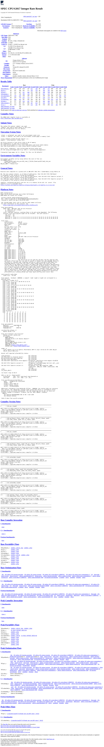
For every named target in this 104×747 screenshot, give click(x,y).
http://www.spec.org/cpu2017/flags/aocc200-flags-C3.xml (12, 731)
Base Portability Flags (10, 544)
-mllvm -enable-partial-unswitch (62, 683)
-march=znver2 (23, 585)
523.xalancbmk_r (5, 96)
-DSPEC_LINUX (15, 555)
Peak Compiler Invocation (12, 600)
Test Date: (29, 24)
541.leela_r (4, 101)
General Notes (7, 168)
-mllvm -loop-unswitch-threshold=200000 (38, 585)
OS (6, 61)
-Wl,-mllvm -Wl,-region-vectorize (32, 574)
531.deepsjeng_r (5, 99)
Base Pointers (6, 72)
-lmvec (67, 577)
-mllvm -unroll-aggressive (30, 597)
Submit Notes (6, 123)
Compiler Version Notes (11, 402)
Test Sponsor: (6, 26)
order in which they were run (19, 110)
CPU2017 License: (6, 24)
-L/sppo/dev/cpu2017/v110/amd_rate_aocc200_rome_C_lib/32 (23, 713)
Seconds (16, 87)
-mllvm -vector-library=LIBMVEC (18, 577)
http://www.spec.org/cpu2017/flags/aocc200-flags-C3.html (16, 725)
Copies (12, 87)
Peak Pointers (6, 74)
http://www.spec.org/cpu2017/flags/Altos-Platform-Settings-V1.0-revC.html (20, 727)
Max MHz (4, 37)
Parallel (6, 65)
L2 (4, 46)
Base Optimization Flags (11, 568)
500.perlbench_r (5, 88)
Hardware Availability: (29, 26)
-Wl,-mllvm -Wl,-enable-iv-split (45, 595)
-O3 (92, 574)
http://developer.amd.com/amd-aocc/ (12, 118)
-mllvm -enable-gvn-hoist (64, 576)
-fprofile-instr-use (30, 656)
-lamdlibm (72, 577)
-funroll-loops (69, 595)
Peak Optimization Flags (11, 648)
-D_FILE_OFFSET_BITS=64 (19, 630)
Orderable (4, 42)
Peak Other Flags (8, 707)
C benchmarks (5, 524)
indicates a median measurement (46, 110)
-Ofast (41, 656)
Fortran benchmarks (8, 537)
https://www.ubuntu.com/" (19, 344)
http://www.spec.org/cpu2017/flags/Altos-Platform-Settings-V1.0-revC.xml (15, 732)
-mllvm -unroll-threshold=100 (76, 585)
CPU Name (4, 35)
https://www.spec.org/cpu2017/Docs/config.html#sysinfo (20, 205)
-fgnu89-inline (26, 665)
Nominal (4, 39)
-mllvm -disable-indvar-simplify (14, 597)
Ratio (20, 87)
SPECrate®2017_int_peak (30, 21)
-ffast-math (96, 574)
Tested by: (6, 27)
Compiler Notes (7, 114)
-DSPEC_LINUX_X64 (17, 548)
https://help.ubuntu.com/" (22, 346)
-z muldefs (61, 577)
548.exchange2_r (5, 103)
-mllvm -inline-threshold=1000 (35, 577)
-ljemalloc (78, 577)
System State (6, 70)
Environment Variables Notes (13, 155)
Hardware (16, 33)
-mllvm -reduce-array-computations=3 (81, 576)
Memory (4, 53)
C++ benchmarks (6, 530)
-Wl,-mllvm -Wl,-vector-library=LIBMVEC (53, 574)
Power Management (6, 77)
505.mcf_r (3, 92)
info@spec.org (50, 739)
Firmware (6, 67)
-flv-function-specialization (51, 577)
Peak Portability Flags (10, 625)
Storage (4, 54)
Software (24, 58)
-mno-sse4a (55, 656)
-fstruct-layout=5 (63, 656)
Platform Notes (7, 189)
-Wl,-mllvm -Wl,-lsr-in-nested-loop (27, 595)
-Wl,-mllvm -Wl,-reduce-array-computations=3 (78, 574)
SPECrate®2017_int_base (30, 16)
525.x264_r (4, 97)
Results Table (6, 81)
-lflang (83, 577)
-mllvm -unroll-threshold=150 (45, 597)
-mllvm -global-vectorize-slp (72, 664)
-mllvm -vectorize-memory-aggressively (79, 656)
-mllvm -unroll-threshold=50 (26, 576)
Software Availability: (29, 27)
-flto (3, 574)
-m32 (11, 661)
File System (6, 69)
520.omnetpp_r (5, 94)
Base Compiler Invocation (11, 520)
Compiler (6, 63)
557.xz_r (3, 104)
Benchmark (5, 86)
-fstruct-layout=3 (14, 576)
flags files (5, 724)
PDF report (63, 30)
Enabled (4, 40)
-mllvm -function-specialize (50, 576)
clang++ (4, 533)
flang (3, 540)
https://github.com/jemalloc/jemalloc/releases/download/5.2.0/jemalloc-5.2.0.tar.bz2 (28, 185)
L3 (4, 48)
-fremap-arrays (38, 576)
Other (4, 51)
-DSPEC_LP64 (28, 548)
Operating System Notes (11, 132)
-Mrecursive (77, 595)
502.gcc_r (3, 90)
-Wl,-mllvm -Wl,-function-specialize (14, 574)
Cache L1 (4, 44)
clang (3, 527)
